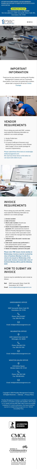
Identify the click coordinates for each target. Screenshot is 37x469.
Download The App (18, 8)
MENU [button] (30, 22)
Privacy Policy (29, 394)
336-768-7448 (21, 374)
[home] (7, 21)
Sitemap (20, 394)
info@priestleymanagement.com (20, 324)
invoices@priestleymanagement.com (20, 287)
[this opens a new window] (18, 425)
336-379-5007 (21, 316)
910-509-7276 (21, 345)
